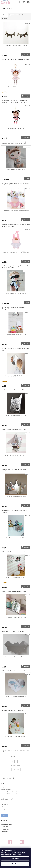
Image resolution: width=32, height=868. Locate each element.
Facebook (6, 829)
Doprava (3, 787)
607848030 (6, 827)
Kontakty (3, 783)
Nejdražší (11, 15)
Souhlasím (15, 864)
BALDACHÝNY (4, 802)
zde (21, 854)
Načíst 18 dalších (16, 756)
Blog (2, 785)
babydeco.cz (6, 832)
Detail (27, 178)
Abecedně (4, 18)
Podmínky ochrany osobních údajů (9, 792)
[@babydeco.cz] (10, 842)
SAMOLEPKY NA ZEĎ (6, 804)
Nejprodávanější (20, 15)
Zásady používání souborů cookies (10, 794)
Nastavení (15, 858)
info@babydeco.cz (8, 824)
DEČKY (2, 807)
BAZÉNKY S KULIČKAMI (6, 812)
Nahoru (16, 769)
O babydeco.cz (5, 781)
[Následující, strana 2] (16, 761)
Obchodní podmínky (6, 789)
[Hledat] (19, 2)
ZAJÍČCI (3, 809)
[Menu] (28, 2)
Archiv (4, 815)
